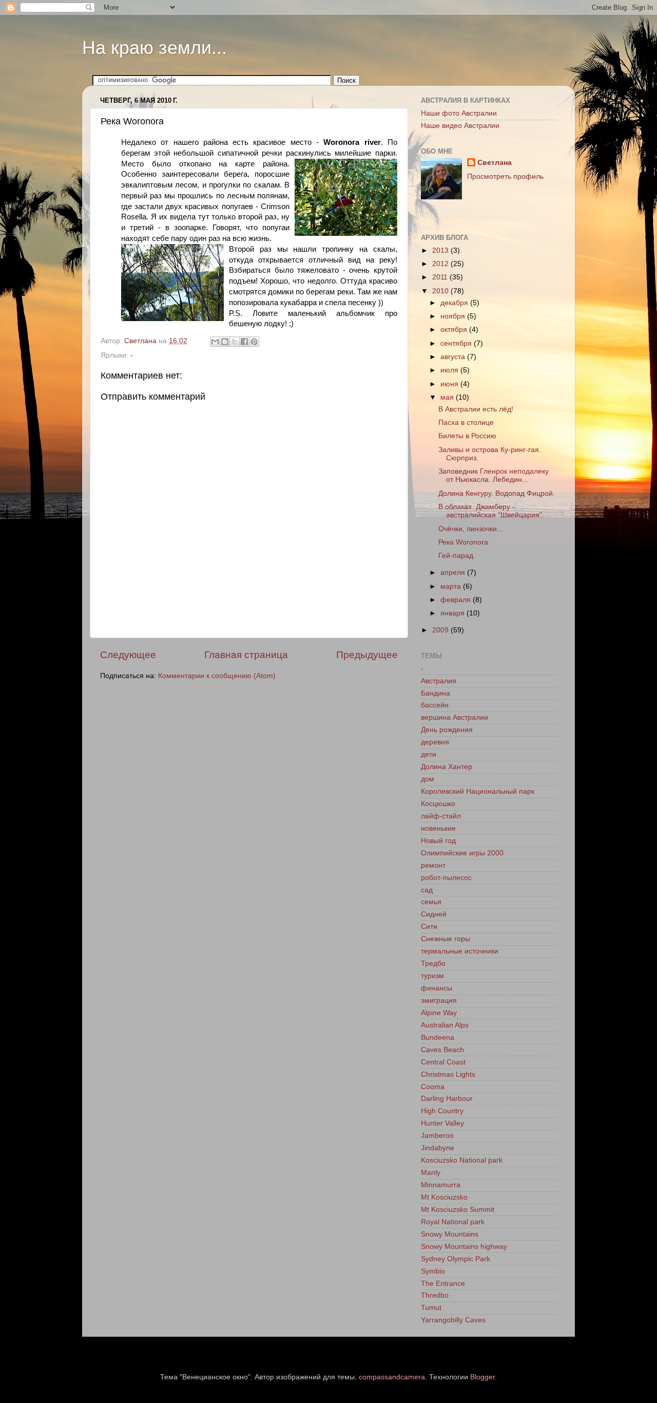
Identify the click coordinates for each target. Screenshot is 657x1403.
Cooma (433, 1087)
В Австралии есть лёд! (475, 409)
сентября (457, 343)
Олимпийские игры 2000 (462, 853)
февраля (456, 600)
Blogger (482, 1377)
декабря (455, 303)
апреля (453, 572)
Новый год (438, 841)
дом (427, 779)
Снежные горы (445, 939)
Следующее (128, 654)
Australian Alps (445, 1025)
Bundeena (437, 1037)
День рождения (447, 730)
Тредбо (433, 963)
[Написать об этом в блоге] (225, 341)
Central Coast (443, 1062)
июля (450, 370)
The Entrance (443, 1283)
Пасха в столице (466, 422)
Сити (429, 926)
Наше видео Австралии (460, 125)
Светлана (494, 162)
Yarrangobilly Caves (453, 1320)
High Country (442, 1111)
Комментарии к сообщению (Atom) (217, 676)
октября (454, 329)
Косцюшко (438, 804)
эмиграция (439, 1000)
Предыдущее (367, 654)
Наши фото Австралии (459, 113)
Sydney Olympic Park (455, 1259)
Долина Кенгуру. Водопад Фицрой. (496, 493)
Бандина (435, 693)
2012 (441, 264)
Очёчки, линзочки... (470, 529)
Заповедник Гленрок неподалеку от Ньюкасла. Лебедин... (493, 475)
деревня (435, 742)
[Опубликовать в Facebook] (244, 341)
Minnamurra (440, 1185)
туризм (432, 976)
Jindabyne (437, 1148)
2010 (441, 291)
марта (451, 586)
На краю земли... (154, 47)
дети (428, 754)
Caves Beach (442, 1050)
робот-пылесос (446, 878)
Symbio (433, 1271)
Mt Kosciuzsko (444, 1197)
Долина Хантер (446, 767)
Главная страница (246, 654)
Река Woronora (463, 542)
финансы (436, 988)
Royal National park (453, 1222)
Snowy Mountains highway (464, 1246)
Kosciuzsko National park (462, 1160)
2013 (441, 250)
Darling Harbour (447, 1098)
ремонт (433, 865)
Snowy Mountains (449, 1234)
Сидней (434, 914)
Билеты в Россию (467, 436)
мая (448, 397)
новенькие (438, 828)
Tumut (431, 1308)
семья (431, 902)
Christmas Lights (448, 1074)
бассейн (435, 705)
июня (450, 384)
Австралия (438, 681)
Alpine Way (439, 1013)
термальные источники (459, 951)
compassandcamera (392, 1377)
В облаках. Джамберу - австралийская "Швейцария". (491, 511)
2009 (441, 630)
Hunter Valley (442, 1123)
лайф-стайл (441, 816)
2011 (441, 277)
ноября (453, 316)
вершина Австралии (454, 717)
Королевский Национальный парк (477, 791)
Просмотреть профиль (505, 176)
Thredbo (435, 1295)
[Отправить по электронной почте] (215, 341)
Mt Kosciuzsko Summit (457, 1209)
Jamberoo (437, 1135)
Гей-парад (455, 555)
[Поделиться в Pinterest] (254, 341)
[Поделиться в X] (234, 341)
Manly (430, 1172)
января (453, 613)
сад (427, 890)
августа (453, 357)
